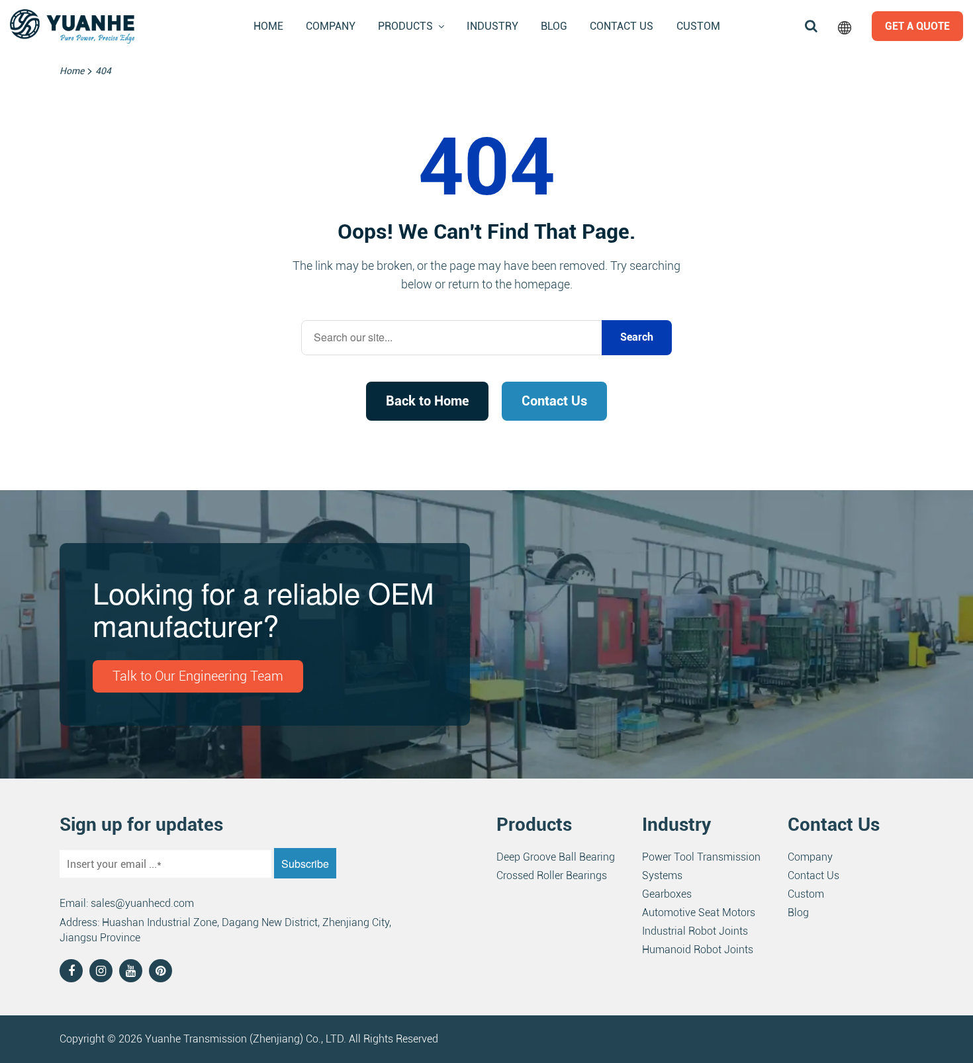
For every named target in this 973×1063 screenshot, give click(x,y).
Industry (492, 26)
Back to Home (427, 401)
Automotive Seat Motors (698, 912)
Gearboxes (667, 894)
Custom (698, 26)
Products (405, 26)
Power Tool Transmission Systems (701, 866)
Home (268, 26)
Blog (554, 26)
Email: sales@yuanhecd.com (127, 903)
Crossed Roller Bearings (551, 875)
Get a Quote (917, 26)
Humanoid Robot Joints (697, 949)
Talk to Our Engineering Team (198, 676)
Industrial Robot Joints (695, 931)
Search (636, 337)
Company (330, 26)
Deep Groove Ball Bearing (555, 857)
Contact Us (621, 26)
